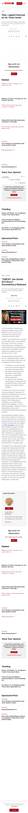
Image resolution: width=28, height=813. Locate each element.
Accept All (14, 810)
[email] (19, 36)
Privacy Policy (14, 806)
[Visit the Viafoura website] (23, 183)
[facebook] (9, 36)
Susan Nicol (14, 295)
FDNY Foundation (9, 425)
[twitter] (14, 36)
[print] (25, 36)
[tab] (6, 176)
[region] (14, 180)
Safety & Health (6, 275)
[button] (3, 3)
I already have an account (14, 197)
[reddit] (16, 36)
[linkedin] (11, 36)
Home (3, 11)
